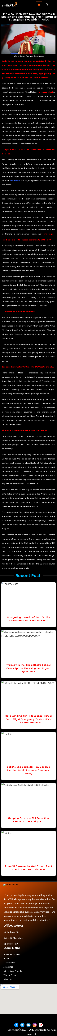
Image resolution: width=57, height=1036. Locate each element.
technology (47, 234)
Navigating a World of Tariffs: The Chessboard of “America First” (28, 619)
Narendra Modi (45, 92)
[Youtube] (41, 1025)
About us (7, 979)
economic (15, 180)
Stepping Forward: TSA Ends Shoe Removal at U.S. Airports (28, 820)
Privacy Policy (9, 975)
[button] (47, 5)
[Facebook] (16, 1025)
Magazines (8, 967)
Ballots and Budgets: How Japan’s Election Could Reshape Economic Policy (28, 770)
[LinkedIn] (28, 1025)
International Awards (12, 971)
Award (6, 958)
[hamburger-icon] (39, 5)
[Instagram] (35, 1025)
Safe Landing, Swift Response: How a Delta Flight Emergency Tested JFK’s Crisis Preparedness (28, 719)
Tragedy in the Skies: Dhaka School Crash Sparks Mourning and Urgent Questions (28, 668)
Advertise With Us (11, 954)
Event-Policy (9, 962)
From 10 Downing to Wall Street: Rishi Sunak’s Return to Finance (28, 868)
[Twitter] (22, 1025)
